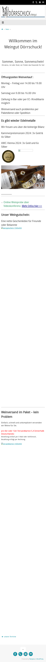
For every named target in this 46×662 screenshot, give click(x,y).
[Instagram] (40, 2)
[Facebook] (33, 2)
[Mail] (43, 2)
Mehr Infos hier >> (32, 206)
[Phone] (36, 2)
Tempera (32, 659)
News (7, 29)
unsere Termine (10, 637)
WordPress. (40, 659)
